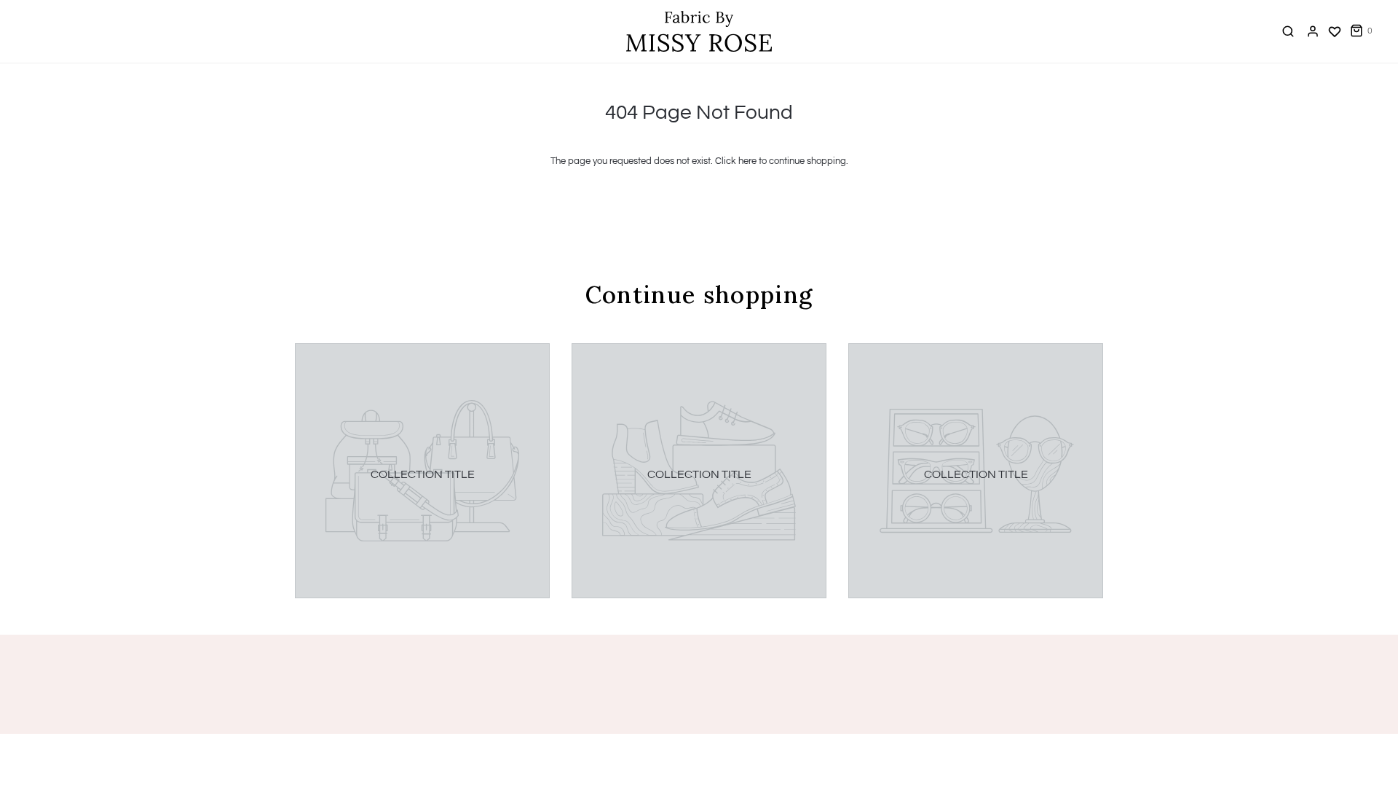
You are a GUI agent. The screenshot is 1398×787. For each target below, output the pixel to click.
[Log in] (1313, 31)
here (747, 161)
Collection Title (423, 474)
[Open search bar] (1288, 31)
